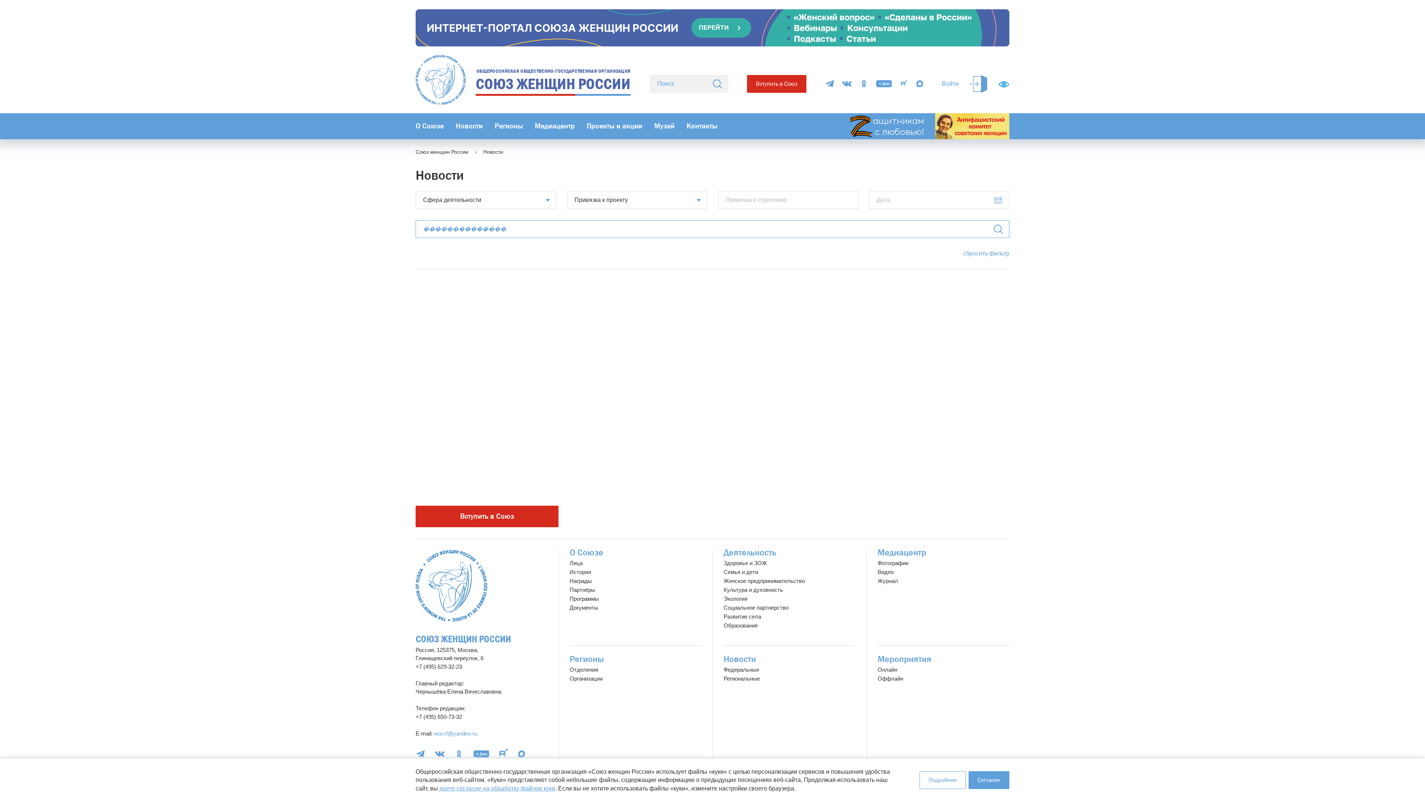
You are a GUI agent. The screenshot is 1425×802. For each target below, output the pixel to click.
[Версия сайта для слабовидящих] (1003, 84)
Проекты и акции (614, 126)
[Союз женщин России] (451, 586)
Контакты (702, 126)
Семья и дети (741, 572)
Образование (741, 625)
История (580, 572)
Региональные (742, 678)
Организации (586, 678)
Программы (584, 599)
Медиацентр (555, 126)
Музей (664, 126)
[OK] (864, 83)
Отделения (584, 669)
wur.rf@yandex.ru (455, 733)
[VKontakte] (847, 83)
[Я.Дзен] (884, 83)
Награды (581, 581)
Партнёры (582, 590)
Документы (584, 607)
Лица (576, 563)
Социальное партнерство (756, 607)
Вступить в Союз (776, 84)
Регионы (509, 126)
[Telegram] (830, 83)
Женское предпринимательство (764, 581)
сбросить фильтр (986, 253)
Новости (469, 126)
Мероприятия (904, 659)
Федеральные (741, 669)
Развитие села (742, 616)
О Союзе (430, 126)
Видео (886, 572)
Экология (735, 599)
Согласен (988, 780)
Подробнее (942, 780)
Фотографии (893, 563)
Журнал (888, 581)
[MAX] (919, 83)
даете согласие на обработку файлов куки (497, 788)
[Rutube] (904, 83)
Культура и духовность (753, 590)
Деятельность (750, 552)
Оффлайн (890, 678)
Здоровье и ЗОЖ (745, 563)
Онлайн (887, 669)
